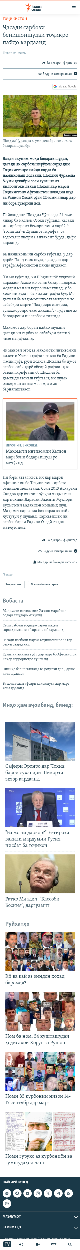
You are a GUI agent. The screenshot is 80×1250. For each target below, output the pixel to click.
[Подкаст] (7, 1203)
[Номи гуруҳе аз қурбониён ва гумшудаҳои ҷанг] (40, 1131)
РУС (54, 1244)
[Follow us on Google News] (7, 1193)
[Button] (60, 63)
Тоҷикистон (15, 19)
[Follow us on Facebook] (17, 1193)
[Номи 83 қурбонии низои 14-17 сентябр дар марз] (40, 1071)
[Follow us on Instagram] (38, 1193)
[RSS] (68, 1193)
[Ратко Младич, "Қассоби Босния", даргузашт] (40, 873)
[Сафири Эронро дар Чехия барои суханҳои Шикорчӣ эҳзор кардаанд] (40, 741)
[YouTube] (37, 1244)
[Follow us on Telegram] (58, 1193)
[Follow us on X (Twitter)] (48, 1193)
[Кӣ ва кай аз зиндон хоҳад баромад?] (40, 951)
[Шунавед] (21, 1244)
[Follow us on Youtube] (27, 1193)
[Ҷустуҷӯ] (70, 1244)
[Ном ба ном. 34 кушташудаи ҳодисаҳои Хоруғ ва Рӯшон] (40, 1011)
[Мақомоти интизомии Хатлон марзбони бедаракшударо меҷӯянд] (40, 421)
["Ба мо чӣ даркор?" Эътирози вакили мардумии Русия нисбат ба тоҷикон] (40, 807)
